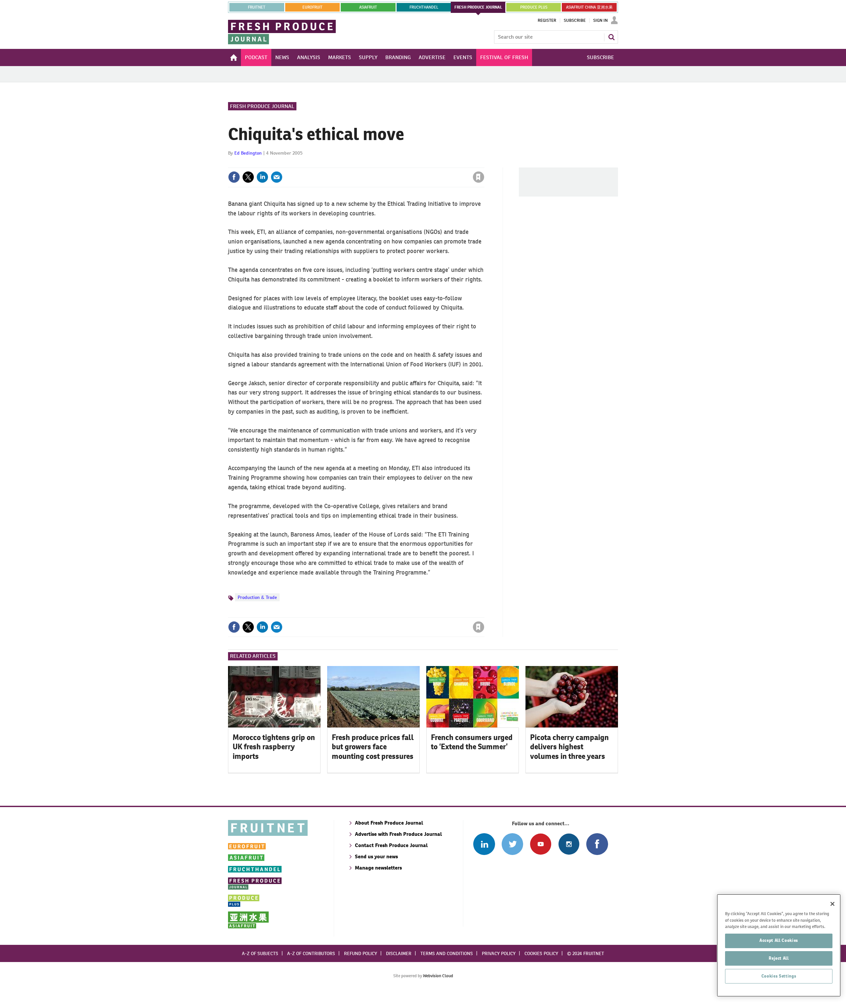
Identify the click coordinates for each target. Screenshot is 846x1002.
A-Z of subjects (260, 953)
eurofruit (312, 7)
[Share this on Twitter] (248, 177)
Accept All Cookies (778, 940)
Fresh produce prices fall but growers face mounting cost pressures (373, 746)
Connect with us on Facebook (597, 844)
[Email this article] (277, 177)
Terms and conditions (446, 953)
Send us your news (376, 856)
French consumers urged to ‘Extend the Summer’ (472, 742)
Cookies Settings (778, 976)
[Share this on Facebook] (234, 177)
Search (611, 37)
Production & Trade (257, 597)
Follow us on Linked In (484, 844)
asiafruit (368, 7)
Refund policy (360, 953)
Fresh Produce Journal (262, 106)
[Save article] (478, 177)
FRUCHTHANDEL (423, 7)
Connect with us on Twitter (512, 844)
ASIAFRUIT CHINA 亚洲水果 (589, 7)
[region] (779, 945)
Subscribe (575, 20)
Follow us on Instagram (569, 844)
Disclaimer (398, 953)
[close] (484, 164)
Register (547, 20)
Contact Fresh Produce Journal (391, 845)
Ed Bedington (248, 153)
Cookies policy (541, 953)
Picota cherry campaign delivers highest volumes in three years (569, 746)
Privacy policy (499, 953)
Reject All (779, 958)
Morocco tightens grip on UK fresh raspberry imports (274, 746)
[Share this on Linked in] (262, 177)
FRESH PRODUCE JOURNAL (478, 7)
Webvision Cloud (438, 976)
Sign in (400, 164)
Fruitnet (256, 7)
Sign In (600, 20)
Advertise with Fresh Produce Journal (398, 834)
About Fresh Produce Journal (389, 822)
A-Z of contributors (311, 953)
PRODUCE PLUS (533, 7)
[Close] (832, 904)
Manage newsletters (378, 867)
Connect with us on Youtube (540, 844)
